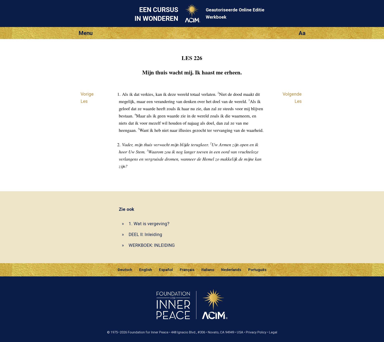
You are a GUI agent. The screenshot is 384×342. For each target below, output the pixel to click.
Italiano (207, 270)
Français (187, 270)
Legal (273, 332)
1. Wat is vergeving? (149, 223)
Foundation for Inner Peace (148, 332)
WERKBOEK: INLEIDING (152, 245)
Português (257, 270)
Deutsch (125, 270)
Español (166, 270)
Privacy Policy (256, 332)
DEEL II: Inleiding (145, 234)
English (145, 270)
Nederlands (231, 270)
